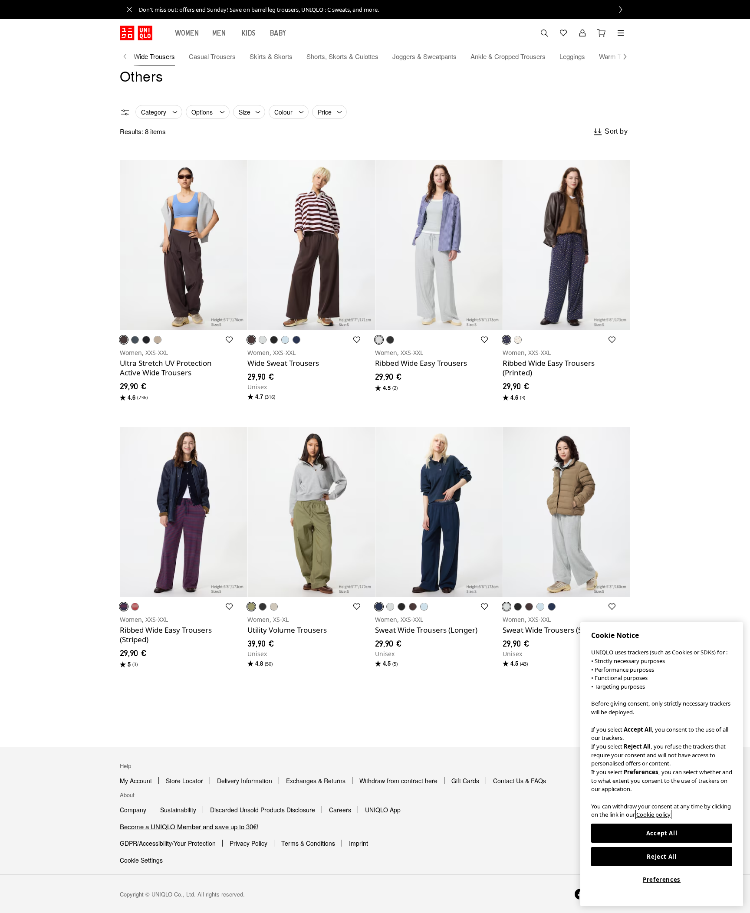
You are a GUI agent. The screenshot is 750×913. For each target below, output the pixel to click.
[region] (661, 764)
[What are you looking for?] (544, 33)
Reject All (662, 856)
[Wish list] (563, 33)
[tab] (187, 33)
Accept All (662, 833)
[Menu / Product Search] (620, 33)
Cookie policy (653, 814)
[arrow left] (129, 56)
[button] (620, 56)
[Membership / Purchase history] (582, 33)
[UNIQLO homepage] (136, 33)
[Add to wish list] (229, 339)
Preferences (662, 879)
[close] (129, 9)
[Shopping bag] (601, 33)
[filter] (125, 112)
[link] (384, 9)
